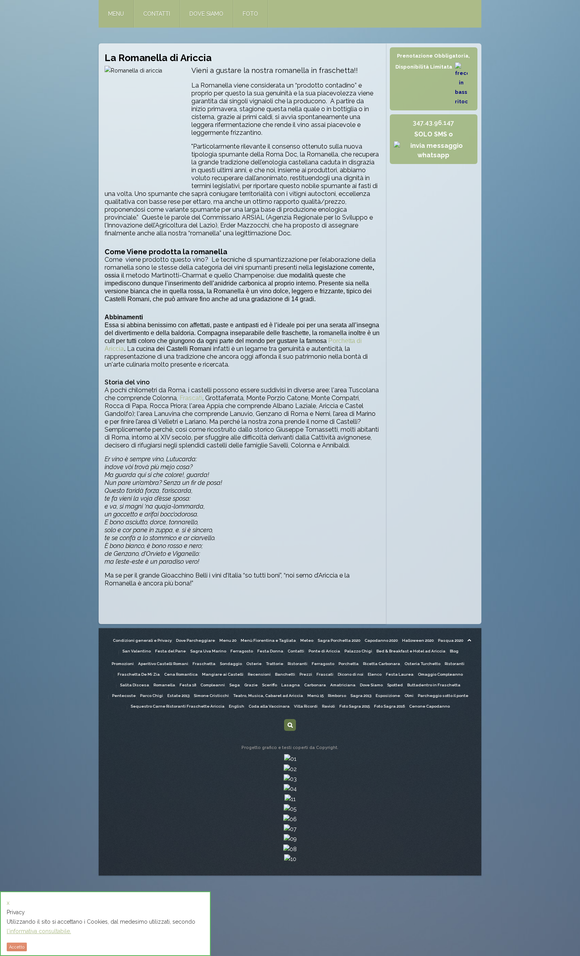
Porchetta (349, 664)
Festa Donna (270, 651)
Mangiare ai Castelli (222, 674)
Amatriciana (342, 685)
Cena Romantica (181, 674)
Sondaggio (231, 664)
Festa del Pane (170, 651)
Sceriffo (269, 685)
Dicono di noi (350, 674)
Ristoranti (297, 664)
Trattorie (274, 664)
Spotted (395, 685)
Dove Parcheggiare (195, 640)
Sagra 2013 (360, 695)
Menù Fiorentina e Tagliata (268, 640)
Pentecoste (124, 695)
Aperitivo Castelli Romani (163, 664)
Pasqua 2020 (450, 640)
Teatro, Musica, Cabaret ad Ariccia (268, 695)
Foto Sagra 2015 (354, 706)
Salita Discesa (134, 685)
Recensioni (259, 674)
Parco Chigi (151, 695)
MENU (116, 14)
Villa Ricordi (306, 706)
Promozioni (123, 664)
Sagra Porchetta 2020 (339, 640)
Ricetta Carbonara (381, 664)
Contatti (296, 651)
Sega (234, 685)
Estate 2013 (178, 695)
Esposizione (388, 695)
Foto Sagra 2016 (389, 706)
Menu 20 (227, 640)
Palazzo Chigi (358, 651)
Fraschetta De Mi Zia (139, 674)
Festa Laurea (399, 674)
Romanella (164, 685)
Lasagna (290, 685)
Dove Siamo (371, 685)
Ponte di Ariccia (324, 651)
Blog (454, 651)
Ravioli (328, 706)
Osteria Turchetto (422, 664)
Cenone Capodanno (429, 706)
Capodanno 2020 (381, 640)
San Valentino (136, 651)
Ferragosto (241, 651)
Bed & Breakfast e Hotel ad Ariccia (410, 651)
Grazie (251, 685)
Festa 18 (188, 685)
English (236, 706)
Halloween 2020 (418, 640)
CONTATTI (156, 14)
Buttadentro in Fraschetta (433, 685)
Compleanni (212, 685)
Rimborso (337, 695)
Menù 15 (315, 695)
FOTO (250, 14)
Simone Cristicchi (211, 695)
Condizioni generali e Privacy (142, 640)
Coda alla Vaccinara (269, 706)
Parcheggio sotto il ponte (443, 695)
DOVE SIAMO (206, 14)
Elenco (375, 674)
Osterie (254, 664)
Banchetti (285, 674)
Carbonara (315, 685)
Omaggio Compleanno (440, 674)
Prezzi (305, 674)
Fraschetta (204, 664)
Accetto (16, 947)
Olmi (408, 695)
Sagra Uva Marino (208, 651)
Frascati (190, 398)
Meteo (306, 640)
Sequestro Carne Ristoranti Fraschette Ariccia (178, 706)
